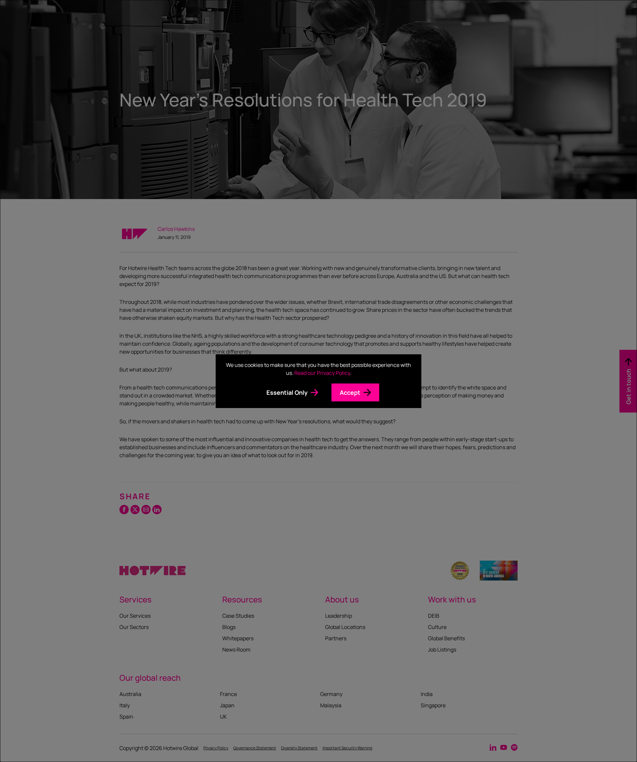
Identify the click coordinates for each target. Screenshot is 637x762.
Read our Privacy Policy (322, 373)
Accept (350, 392)
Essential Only (287, 392)
